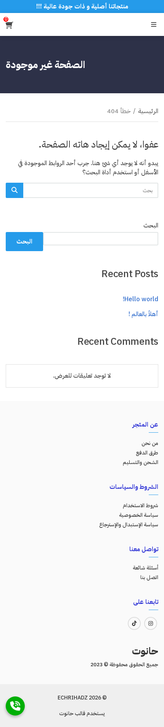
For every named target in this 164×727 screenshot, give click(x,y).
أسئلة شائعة (145, 568)
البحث (150, 225)
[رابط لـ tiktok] (134, 623)
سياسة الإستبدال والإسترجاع (128, 525)
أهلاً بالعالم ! (143, 314)
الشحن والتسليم (140, 462)
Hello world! (140, 299)
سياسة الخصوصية (138, 515)
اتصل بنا (149, 577)
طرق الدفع (147, 453)
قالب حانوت (72, 713)
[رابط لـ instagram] (150, 623)
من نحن (149, 443)
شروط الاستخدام (140, 505)
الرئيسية (148, 111)
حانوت (145, 651)
